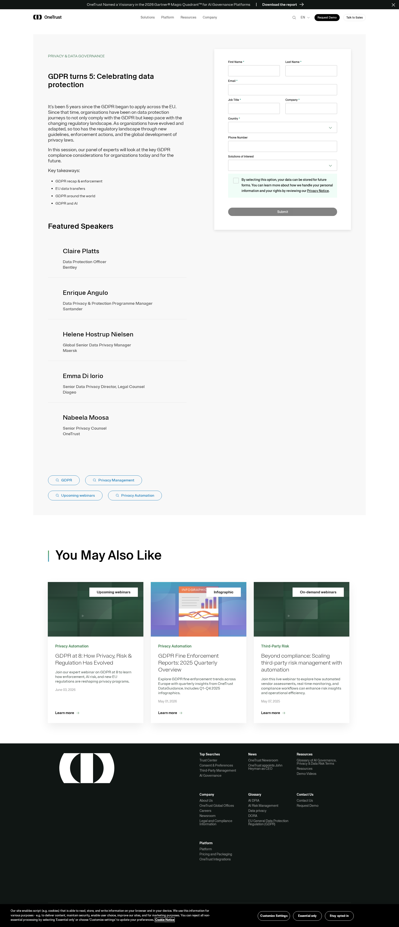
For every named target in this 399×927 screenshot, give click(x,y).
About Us (206, 800)
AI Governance (210, 775)
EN (303, 17)
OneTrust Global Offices (217, 805)
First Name (236, 62)
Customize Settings (273, 916)
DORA (252, 815)
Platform (206, 849)
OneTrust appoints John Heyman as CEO (265, 767)
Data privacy (257, 810)
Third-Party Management (218, 770)
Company (292, 100)
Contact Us (305, 800)
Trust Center (208, 760)
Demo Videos (306, 773)
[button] (395, 4)
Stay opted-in (339, 916)
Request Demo (307, 805)
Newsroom (208, 815)
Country (234, 118)
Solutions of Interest (241, 156)
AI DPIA (253, 800)
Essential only (307, 916)
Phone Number (238, 137)
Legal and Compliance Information (216, 822)
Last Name (293, 62)
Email (233, 81)
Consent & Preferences (216, 765)
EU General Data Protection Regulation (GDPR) (268, 822)
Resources (304, 768)
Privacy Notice (318, 190)
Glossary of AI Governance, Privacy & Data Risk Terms (316, 762)
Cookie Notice (164, 920)
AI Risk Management (263, 805)
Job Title (234, 100)
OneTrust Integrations (215, 859)
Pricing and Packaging (216, 854)
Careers (205, 810)
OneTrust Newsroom (263, 760)
